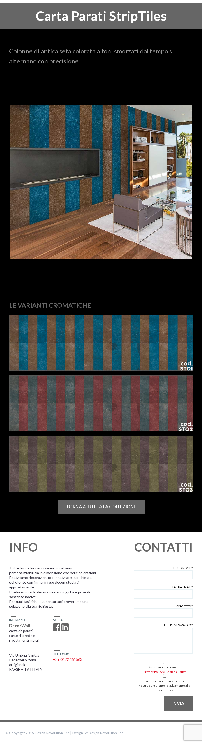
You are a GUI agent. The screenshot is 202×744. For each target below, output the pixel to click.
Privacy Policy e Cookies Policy (164, 671)
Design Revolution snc (106, 733)
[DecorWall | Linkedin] (65, 627)
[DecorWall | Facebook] (56, 627)
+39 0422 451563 (67, 659)
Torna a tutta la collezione (101, 506)
